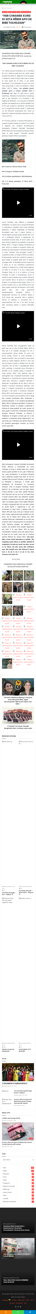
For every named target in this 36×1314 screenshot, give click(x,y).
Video (5, 1180)
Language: (5, 1300)
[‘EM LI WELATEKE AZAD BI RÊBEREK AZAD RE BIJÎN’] (18, 1274)
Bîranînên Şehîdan (26, 12)
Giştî (10, 12)
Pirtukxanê (19, 1303)
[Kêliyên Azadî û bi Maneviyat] (9, 969)
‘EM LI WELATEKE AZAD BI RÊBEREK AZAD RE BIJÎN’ (15, 1281)
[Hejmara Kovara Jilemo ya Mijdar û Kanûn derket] (18, 1248)
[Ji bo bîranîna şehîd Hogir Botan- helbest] (7, 1093)
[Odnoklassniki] (18, 1307)
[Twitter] (16, 1307)
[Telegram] (20, 1307)
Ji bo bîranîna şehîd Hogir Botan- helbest (23, 1092)
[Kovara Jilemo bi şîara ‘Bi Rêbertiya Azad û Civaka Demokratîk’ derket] (7, 1102)
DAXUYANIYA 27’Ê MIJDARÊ (25, 1050)
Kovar (5, 1177)
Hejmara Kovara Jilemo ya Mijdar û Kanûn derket (17, 1255)
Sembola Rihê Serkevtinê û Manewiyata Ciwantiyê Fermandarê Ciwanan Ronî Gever (16, 1228)
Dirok (4, 1195)
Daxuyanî (9, 8)
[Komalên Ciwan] (8, 2)
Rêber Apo (6, 1189)
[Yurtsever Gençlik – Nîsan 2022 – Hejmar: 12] (26, 813)
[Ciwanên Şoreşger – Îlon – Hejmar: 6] (9, 813)
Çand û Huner (7, 1192)
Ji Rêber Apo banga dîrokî (11, 1118)
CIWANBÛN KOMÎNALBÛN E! (14, 1083)
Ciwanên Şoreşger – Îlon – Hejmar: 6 (9, 893)
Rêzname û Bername (9, 1201)
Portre (14, 12)
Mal (4, 8)
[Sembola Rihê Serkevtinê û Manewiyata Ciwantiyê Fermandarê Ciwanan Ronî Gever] (18, 1222)
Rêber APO (21, 1300)
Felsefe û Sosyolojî (9, 1186)
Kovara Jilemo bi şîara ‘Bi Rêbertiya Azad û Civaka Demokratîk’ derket (23, 1101)
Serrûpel (14, 1300)
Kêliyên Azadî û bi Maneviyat (8, 1050)
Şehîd (18, 12)
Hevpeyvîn (6, 1183)
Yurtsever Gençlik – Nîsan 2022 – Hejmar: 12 (26, 892)
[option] (18, 1222)
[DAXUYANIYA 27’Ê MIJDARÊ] (26, 969)
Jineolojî (5, 1198)
